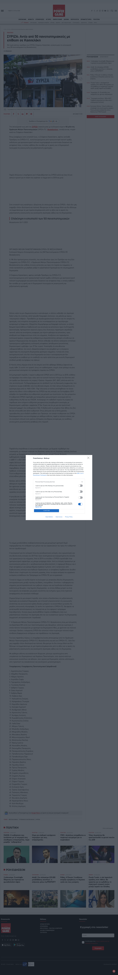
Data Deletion (49, 516)
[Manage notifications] (114, 971)
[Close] (89, 458)
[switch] (80, 485)
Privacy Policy (69, 516)
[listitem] (59, 482)
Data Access (59, 516)
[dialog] (59, 487)
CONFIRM (46, 510)
